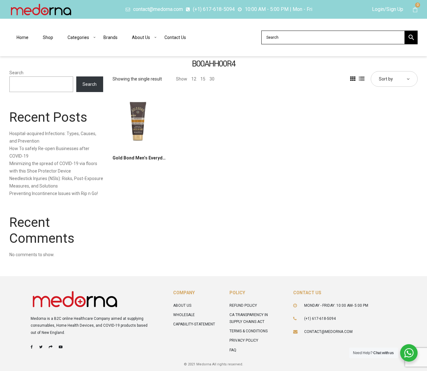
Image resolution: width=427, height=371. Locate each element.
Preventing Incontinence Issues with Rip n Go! (53, 193)
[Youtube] (61, 347)
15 (202, 78)
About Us (182, 305)
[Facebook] (32, 347)
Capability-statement (194, 324)
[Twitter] (41, 347)
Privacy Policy (243, 340)
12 (193, 78)
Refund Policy (243, 305)
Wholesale (184, 315)
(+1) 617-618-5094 (320, 318)
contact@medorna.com (328, 332)
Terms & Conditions (248, 331)
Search (16, 72)
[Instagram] (51, 347)
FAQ (232, 350)
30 (211, 78)
